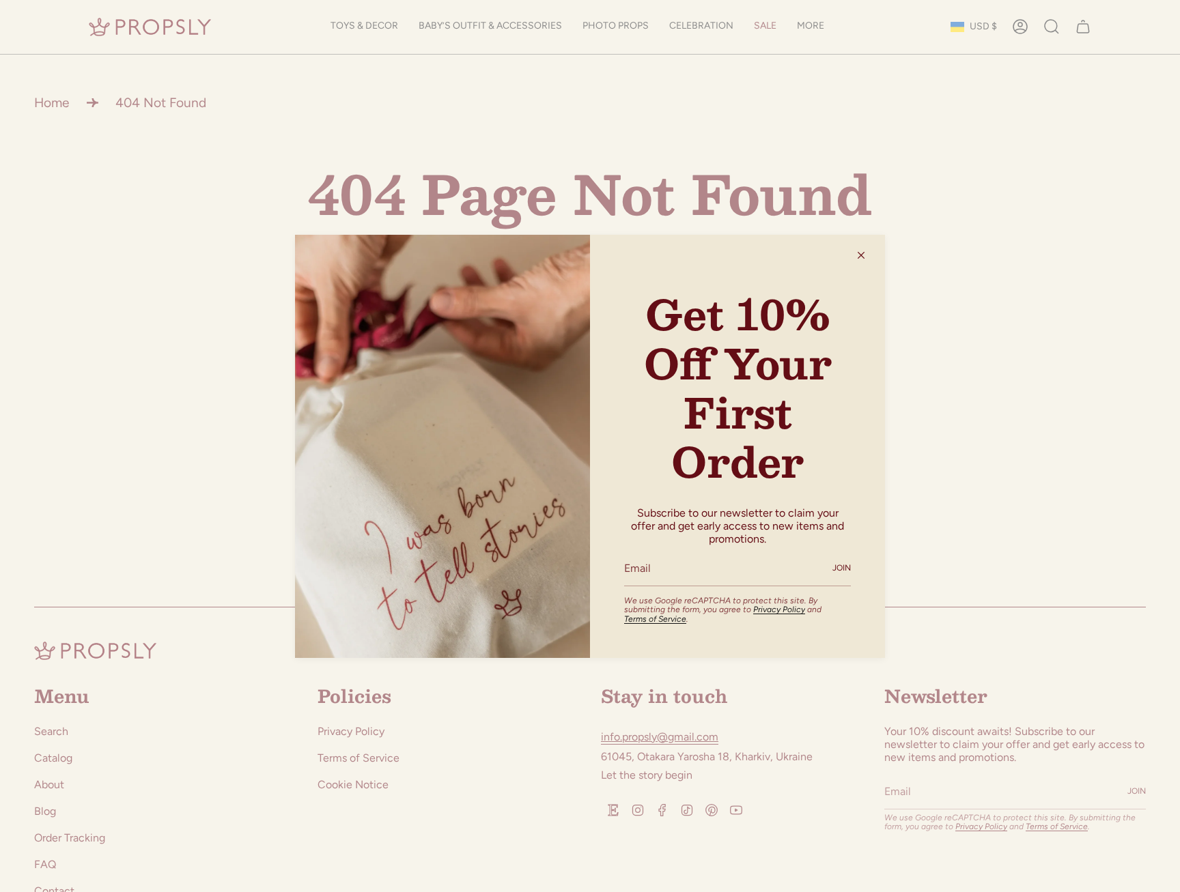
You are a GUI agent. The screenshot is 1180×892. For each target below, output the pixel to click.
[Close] (861, 255)
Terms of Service (655, 619)
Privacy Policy (779, 609)
